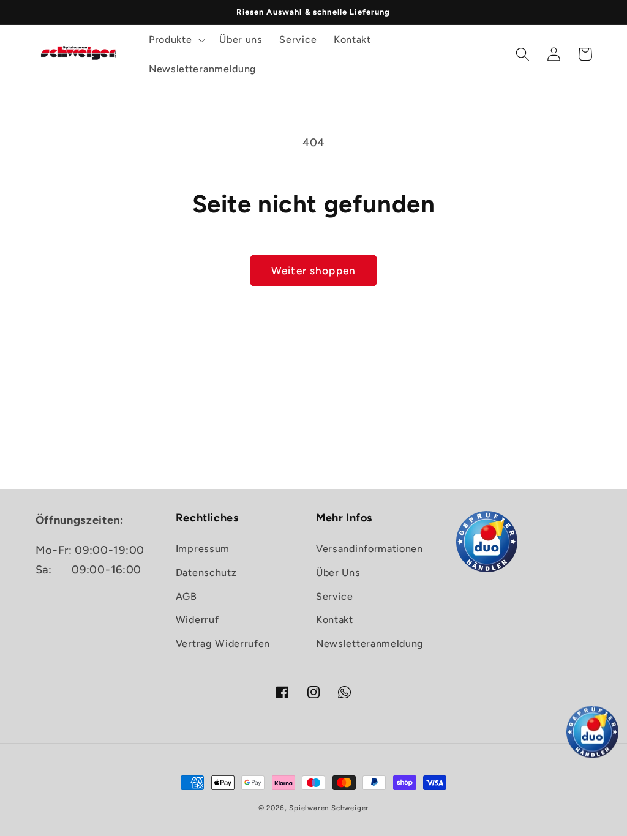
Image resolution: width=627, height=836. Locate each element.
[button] (175, 39)
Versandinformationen (369, 548)
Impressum (203, 548)
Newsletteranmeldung (370, 643)
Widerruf (197, 619)
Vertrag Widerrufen (223, 643)
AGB (186, 596)
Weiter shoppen (313, 270)
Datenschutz (206, 572)
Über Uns (338, 572)
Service (334, 596)
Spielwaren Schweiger (329, 808)
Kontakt (334, 619)
